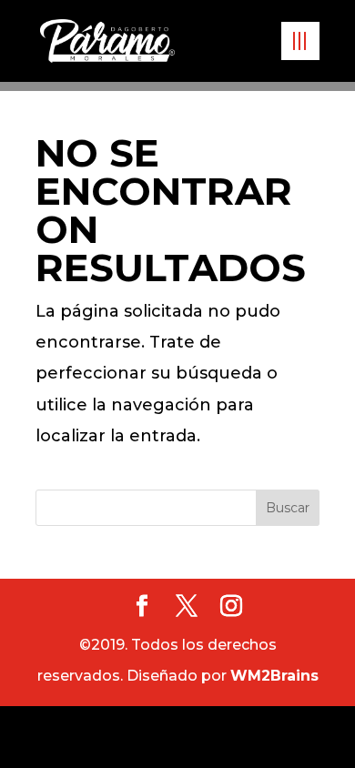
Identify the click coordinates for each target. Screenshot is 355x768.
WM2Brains (274, 675)
